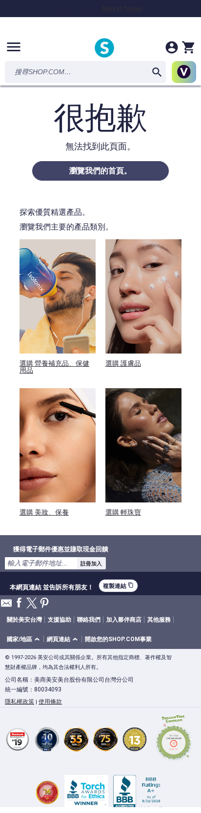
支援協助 (59, 619)
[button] (25, 639)
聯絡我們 (88, 619)
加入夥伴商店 (123, 619)
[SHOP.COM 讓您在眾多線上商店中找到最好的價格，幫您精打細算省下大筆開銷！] (104, 48)
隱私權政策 (19, 701)
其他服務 (159, 619)
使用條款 (50, 701)
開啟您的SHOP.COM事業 (118, 639)
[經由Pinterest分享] (44, 604)
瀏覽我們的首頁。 (100, 170)
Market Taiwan (122, 8)
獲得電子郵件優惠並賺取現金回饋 (60, 548)
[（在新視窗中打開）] (173, 739)
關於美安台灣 (24, 619)
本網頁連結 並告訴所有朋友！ (52, 586)
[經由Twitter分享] (31, 604)
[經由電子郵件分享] (6, 605)
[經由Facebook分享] (19, 603)
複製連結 (118, 585)
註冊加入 (91, 563)
